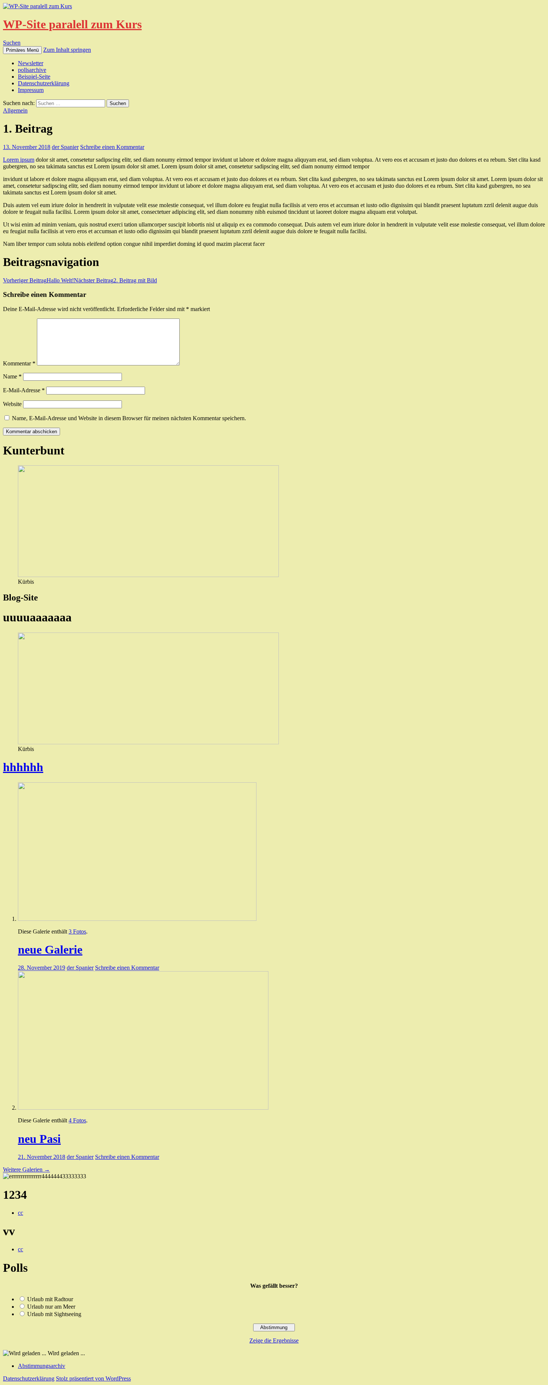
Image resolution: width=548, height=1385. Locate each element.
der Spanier (65, 147)
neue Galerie (50, 949)
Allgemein (15, 110)
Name (12, 376)
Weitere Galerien (26, 1169)
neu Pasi (39, 1138)
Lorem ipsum (18, 159)
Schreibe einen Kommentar (112, 147)
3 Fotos (77, 931)
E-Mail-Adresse (24, 390)
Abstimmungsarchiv (41, 1366)
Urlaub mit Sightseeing (54, 1314)
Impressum (31, 90)
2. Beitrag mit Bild (115, 280)
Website (12, 404)
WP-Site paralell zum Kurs (72, 24)
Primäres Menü (22, 50)
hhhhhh (23, 767)
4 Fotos (77, 1120)
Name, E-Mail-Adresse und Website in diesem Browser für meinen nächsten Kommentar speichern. (129, 418)
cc (20, 1213)
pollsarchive (32, 70)
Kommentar (19, 363)
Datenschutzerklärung (43, 83)
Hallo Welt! (38, 280)
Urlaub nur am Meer (51, 1306)
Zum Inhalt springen (67, 50)
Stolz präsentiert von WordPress (93, 1378)
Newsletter (30, 63)
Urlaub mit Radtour (50, 1299)
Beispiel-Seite (34, 76)
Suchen (12, 42)
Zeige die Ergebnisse (274, 1340)
